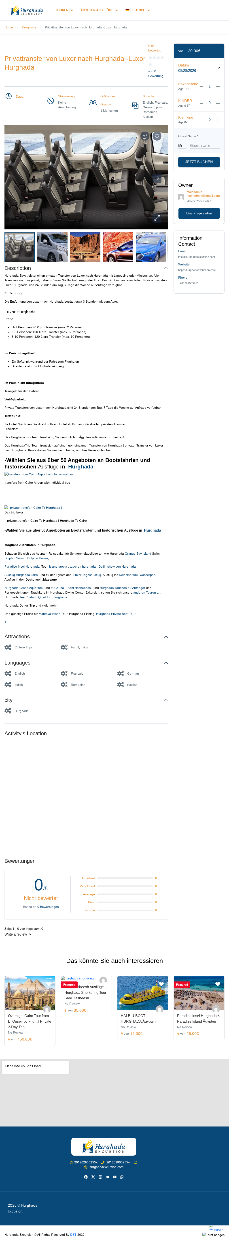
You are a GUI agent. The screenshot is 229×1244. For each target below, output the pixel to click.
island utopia (57, 566)
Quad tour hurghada (52, 597)
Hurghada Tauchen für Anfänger (122, 588)
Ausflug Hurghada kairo (22, 575)
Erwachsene (188, 84)
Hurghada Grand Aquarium (24, 588)
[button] (157, 218)
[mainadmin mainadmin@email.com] (47, 1009)
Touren (61, 10)
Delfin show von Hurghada (117, 566)
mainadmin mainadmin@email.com (203, 193)
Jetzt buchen (199, 162)
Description (17, 268)
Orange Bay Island (137, 553)
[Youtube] (115, 1177)
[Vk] (107, 1177)
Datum (183, 65)
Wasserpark (148, 575)
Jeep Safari (27, 597)
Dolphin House (37, 558)
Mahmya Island (49, 614)
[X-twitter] (93, 1177)
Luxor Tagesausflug (87, 575)
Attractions (17, 636)
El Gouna (57, 588)
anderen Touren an (146, 592)
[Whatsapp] (122, 1177)
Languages (17, 663)
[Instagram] (100, 1177)
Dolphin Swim (14, 558)
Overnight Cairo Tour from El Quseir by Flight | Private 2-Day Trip (29, 1021)
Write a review (16, 934)
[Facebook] (86, 1177)
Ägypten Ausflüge (97, 10)
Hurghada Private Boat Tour (116, 614)
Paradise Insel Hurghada (22, 566)
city (8, 700)
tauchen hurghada (83, 566)
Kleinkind (185, 117)
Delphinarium (128, 575)
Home (8, 27)
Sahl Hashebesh (79, 588)
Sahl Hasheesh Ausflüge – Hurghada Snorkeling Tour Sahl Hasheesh (85, 992)
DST (73, 1234)
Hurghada (29, 27)
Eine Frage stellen (199, 213)
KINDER (185, 101)
